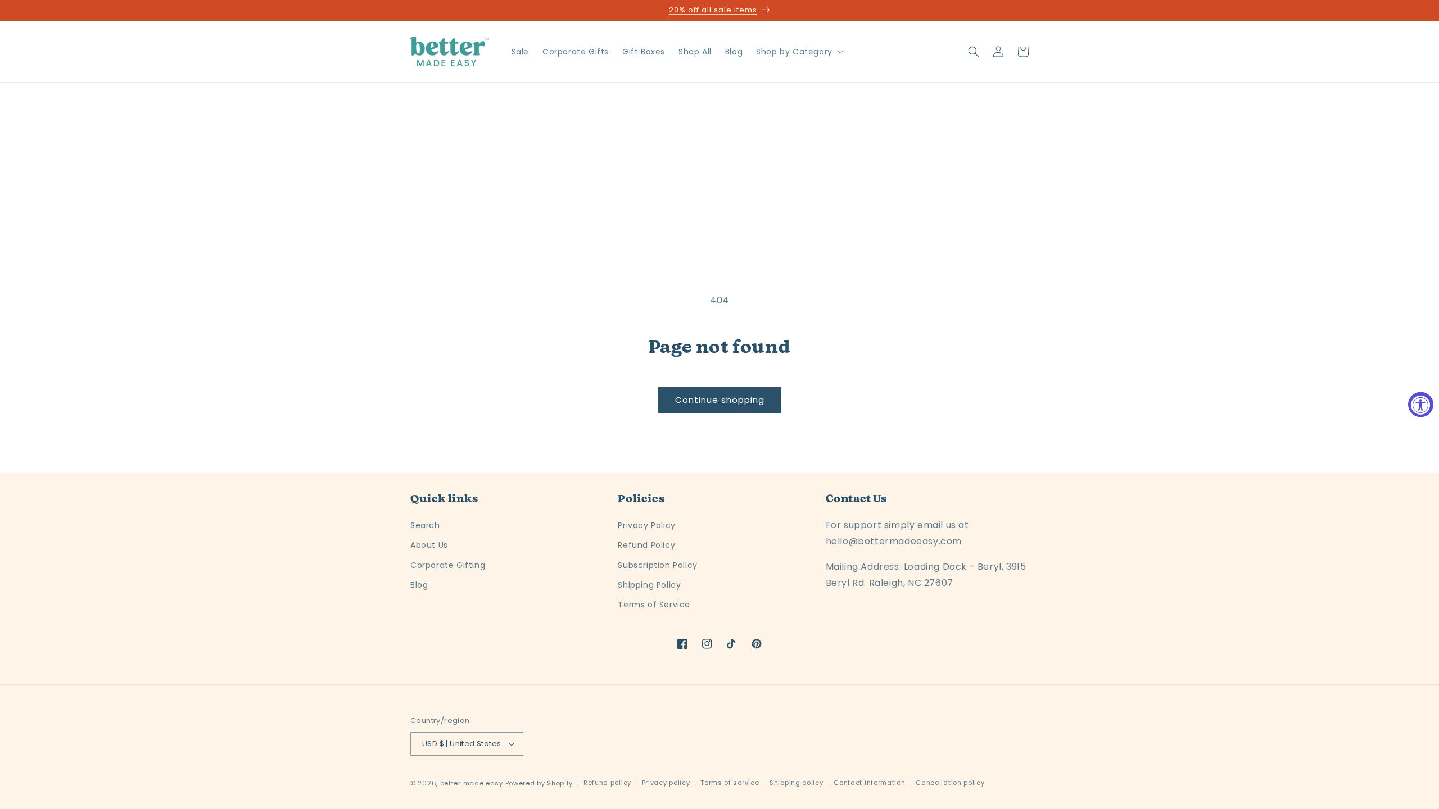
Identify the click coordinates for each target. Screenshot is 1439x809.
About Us (429, 545)
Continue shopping (719, 400)
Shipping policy (796, 782)
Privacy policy (666, 782)
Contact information (869, 782)
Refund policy (607, 782)
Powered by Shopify (539, 783)
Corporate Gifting (447, 565)
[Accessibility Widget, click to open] (1420, 404)
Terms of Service (654, 604)
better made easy (471, 783)
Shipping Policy (649, 584)
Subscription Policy (657, 565)
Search (425, 525)
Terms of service (729, 782)
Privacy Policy (646, 525)
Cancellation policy (950, 782)
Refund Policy (646, 545)
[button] (798, 51)
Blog (419, 584)
